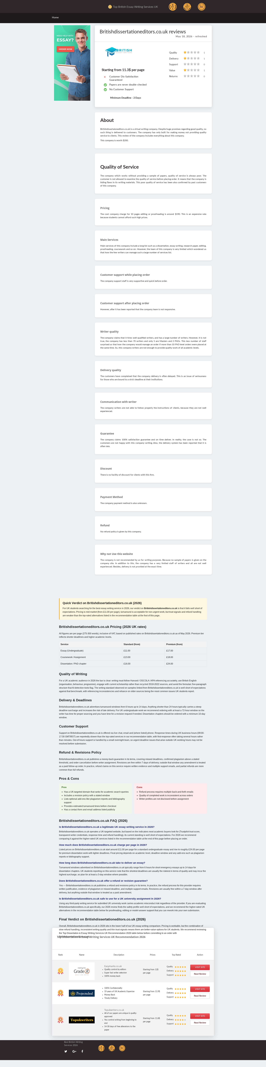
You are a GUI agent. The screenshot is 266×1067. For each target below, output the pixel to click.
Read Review (200, 974)
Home (55, 17)
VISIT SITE (200, 967)
